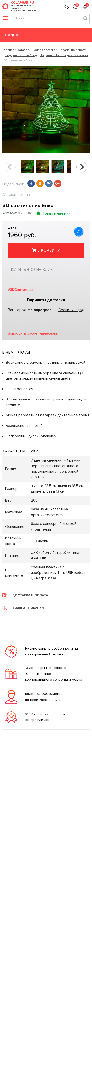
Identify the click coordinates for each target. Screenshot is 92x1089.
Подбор (13, 35)
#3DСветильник (21, 290)
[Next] (81, 167)
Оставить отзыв (16, 195)
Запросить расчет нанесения (33, 333)
